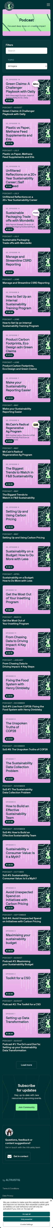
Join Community (26, 1107)
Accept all (26, 1214)
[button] (47, 5)
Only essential (26, 1219)
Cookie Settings (26, 1224)
